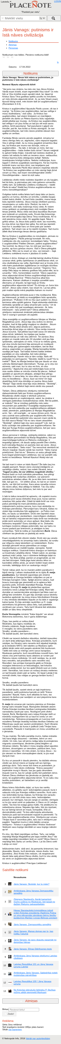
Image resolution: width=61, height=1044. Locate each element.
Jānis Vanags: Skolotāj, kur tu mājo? (31, 884)
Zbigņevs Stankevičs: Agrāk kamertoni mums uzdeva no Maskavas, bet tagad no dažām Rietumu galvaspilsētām (34, 901)
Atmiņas (13, 44)
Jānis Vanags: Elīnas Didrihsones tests (33, 949)
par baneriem (15, 1029)
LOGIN (57, 1)
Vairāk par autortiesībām (38, 1038)
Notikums (13, 41)
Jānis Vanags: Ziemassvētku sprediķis (32, 924)
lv (58, 62)
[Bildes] (4, 57)
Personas (13, 48)
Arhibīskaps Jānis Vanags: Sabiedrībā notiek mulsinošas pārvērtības (36, 973)
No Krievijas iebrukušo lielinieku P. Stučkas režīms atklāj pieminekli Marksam (35, 991)
